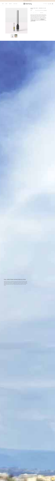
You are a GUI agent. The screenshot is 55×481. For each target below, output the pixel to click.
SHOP (3, 3)
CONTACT (10, 3)
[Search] (50, 3)
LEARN (6, 3)
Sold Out (41, 12)
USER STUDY (15, 3)
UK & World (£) (45, 3)
